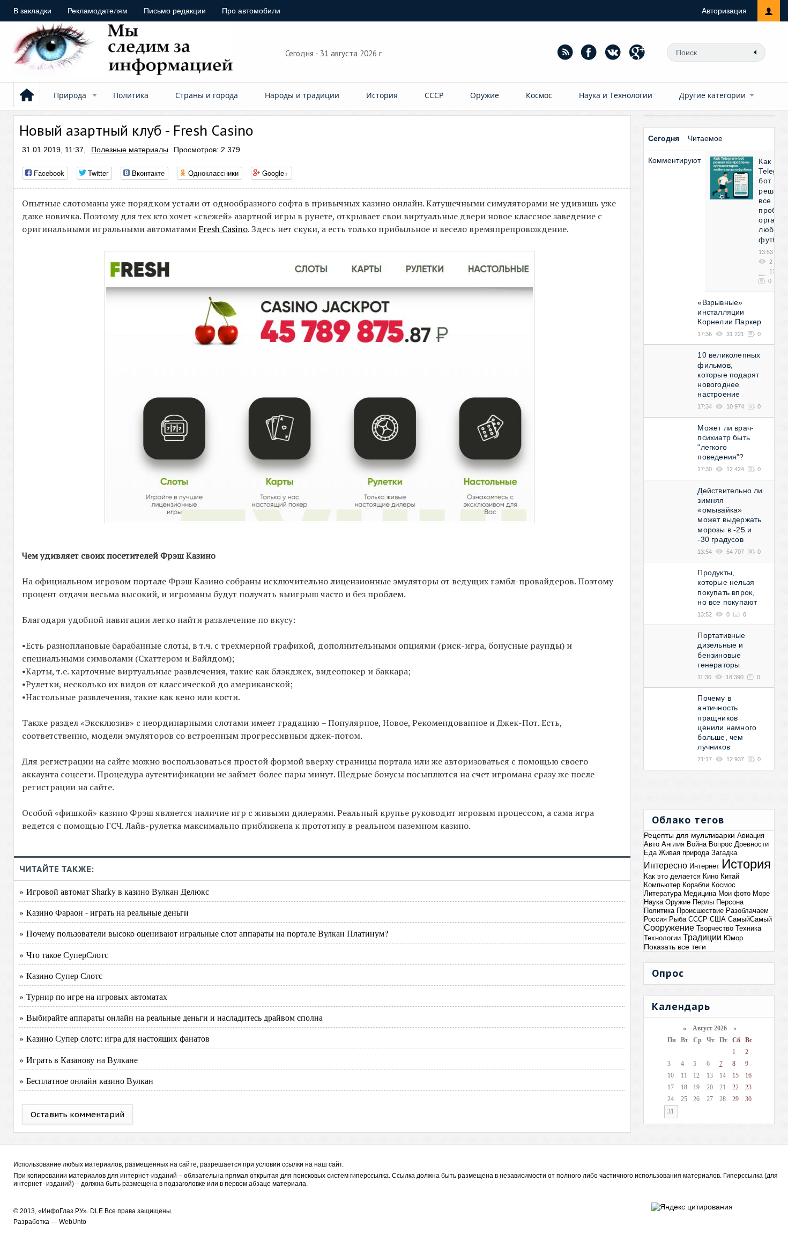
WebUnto (72, 1222)
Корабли (695, 885)
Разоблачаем (747, 911)
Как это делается (672, 876)
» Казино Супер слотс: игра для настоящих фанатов (114, 1038)
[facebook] (589, 52)
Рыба (677, 919)
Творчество (714, 928)
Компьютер (662, 885)
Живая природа (684, 853)
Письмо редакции (175, 10)
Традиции (702, 937)
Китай (729, 876)
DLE (96, 1211)
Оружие (484, 95)
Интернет (704, 866)
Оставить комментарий (77, 1114)
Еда (650, 853)
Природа (70, 95)
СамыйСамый (750, 919)
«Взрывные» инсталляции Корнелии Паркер (729, 312)
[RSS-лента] (565, 52)
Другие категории (712, 95)
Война (697, 844)
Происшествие (700, 911)
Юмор (733, 938)
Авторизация (724, 10)
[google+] (637, 52)
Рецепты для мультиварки (689, 835)
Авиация (750, 835)
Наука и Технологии (615, 95)
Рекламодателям (98, 10)
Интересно (665, 865)
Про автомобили (251, 10)
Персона (730, 902)
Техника (748, 928)
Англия (673, 844)
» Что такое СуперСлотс (63, 954)
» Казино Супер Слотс (60, 975)
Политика (130, 95)
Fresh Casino (223, 229)
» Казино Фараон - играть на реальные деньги (104, 912)
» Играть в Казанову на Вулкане (78, 1059)
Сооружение (669, 927)
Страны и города (206, 95)
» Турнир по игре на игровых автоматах (93, 996)
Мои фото (734, 893)
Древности (751, 844)
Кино (710, 876)
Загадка (724, 853)
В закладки (32, 10)
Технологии (662, 938)
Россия (655, 919)
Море (761, 893)
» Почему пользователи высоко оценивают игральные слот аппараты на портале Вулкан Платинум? (203, 933)
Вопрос (720, 844)
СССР (434, 95)
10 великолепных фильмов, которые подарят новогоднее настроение (728, 374)
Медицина (699, 893)
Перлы (703, 902)
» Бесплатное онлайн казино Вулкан (86, 1080)
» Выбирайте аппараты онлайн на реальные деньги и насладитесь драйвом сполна (171, 1017)
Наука (653, 902)
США (718, 919)
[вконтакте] (613, 52)
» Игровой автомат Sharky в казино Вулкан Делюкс (114, 891)
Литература (662, 893)
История (382, 95)
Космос (539, 95)
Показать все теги (675, 946)
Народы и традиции (302, 95)
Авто (651, 844)
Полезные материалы (129, 149)
